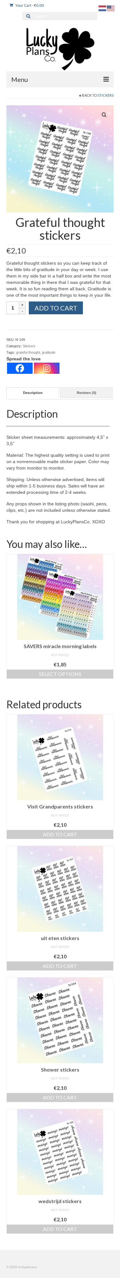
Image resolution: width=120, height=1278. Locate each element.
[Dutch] (103, 8)
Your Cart (29, 5)
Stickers (106, 95)
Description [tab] (33, 393)
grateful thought (28, 352)
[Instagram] (47, 368)
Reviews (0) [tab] (86, 393)
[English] (111, 8)
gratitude (48, 352)
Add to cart (56, 308)
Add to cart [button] (60, 834)
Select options (60, 674)
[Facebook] (20, 368)
